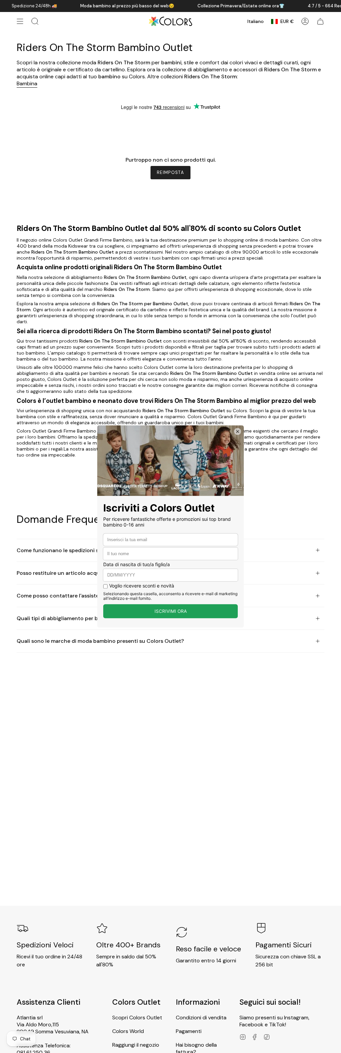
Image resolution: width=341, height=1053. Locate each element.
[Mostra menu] (20, 21)
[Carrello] (320, 21)
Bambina (27, 83)
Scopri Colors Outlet (137, 1017)
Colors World (128, 1031)
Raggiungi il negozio (135, 1044)
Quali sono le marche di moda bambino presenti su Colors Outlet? (100, 640)
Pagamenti (188, 1031)
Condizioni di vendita (201, 1017)
